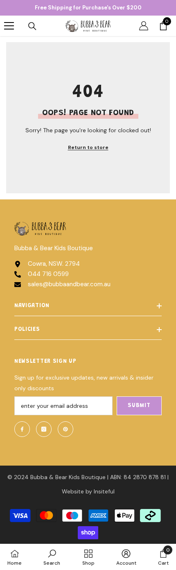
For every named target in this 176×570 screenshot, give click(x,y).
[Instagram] (44, 429)
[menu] (9, 26)
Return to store (88, 147)
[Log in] (143, 25)
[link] (52, 556)
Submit (139, 406)
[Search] (32, 26)
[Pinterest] (65, 429)
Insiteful (104, 491)
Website (73, 491)
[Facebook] (22, 429)
